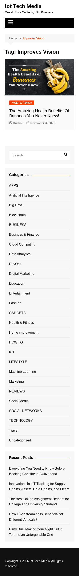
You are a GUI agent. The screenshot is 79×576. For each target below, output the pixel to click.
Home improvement (23, 332)
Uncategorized (20, 440)
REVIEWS (17, 391)
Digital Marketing (21, 273)
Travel (13, 430)
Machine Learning (22, 371)
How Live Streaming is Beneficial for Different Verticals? (36, 516)
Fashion (15, 303)
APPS (13, 185)
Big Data (15, 205)
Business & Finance (24, 234)
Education (16, 283)
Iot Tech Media (23, 6)
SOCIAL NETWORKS (25, 411)
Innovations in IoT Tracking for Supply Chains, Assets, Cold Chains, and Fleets (39, 486)
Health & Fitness (21, 102)
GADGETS (17, 313)
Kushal (17, 123)
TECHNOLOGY (21, 420)
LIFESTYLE (18, 362)
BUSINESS (18, 225)
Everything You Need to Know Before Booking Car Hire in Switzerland (37, 471)
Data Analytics (20, 254)
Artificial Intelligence (24, 195)
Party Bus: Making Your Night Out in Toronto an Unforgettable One (36, 531)
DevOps (15, 264)
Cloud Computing (22, 244)
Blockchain (17, 215)
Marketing (16, 381)
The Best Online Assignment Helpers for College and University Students (39, 501)
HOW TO (16, 342)
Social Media (19, 401)
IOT (12, 352)
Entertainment (19, 293)
